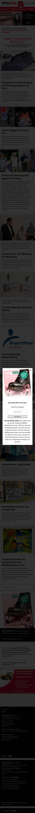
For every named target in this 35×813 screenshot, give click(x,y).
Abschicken (17, 416)
